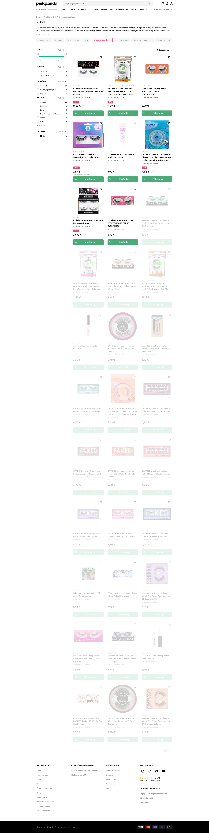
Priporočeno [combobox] (163, 50)
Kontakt (109, 775)
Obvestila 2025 (146, 798)
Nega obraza (42, 775)
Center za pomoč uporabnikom (84, 770)
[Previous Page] (157, 750)
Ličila (48, 17)
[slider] (38, 56)
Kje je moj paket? (78, 775)
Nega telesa (42, 797)
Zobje (39, 793)
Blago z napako (43, 806)
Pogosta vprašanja (113, 770)
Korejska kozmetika (45, 802)
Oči (54, 17)
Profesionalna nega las (46, 811)
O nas (107, 788)
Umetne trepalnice (67, 17)
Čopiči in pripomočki (45, 788)
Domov (40, 17)
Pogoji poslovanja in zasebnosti (153, 794)
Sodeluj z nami (111, 779)
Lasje (39, 779)
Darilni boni (110, 784)
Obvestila (144, 803)
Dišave (40, 784)
